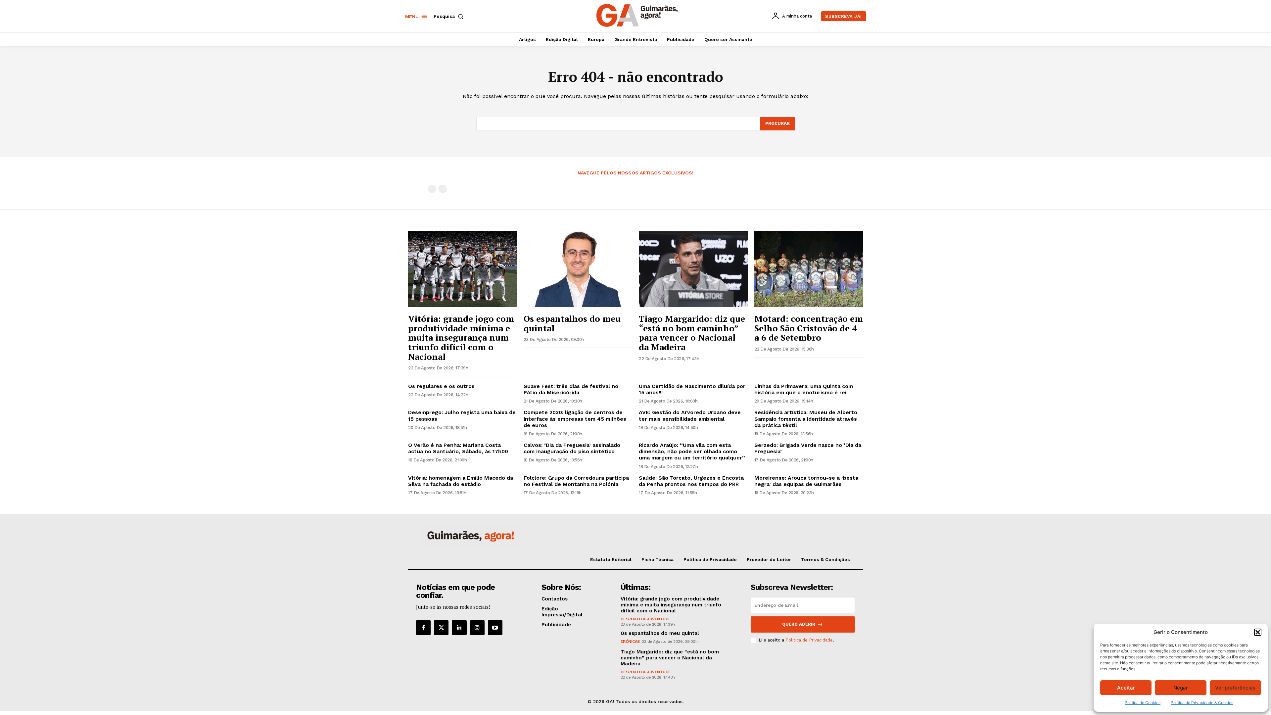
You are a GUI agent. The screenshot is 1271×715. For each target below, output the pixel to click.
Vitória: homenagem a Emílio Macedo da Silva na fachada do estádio (460, 481)
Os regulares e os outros (441, 386)
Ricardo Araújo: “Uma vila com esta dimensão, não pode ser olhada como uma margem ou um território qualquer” (692, 451)
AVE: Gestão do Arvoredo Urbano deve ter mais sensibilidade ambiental (690, 415)
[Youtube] (495, 627)
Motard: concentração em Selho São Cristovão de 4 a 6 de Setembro (808, 328)
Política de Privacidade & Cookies (1202, 702)
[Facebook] (423, 627)
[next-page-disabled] (443, 189)
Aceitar (1126, 688)
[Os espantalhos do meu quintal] (578, 269)
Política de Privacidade (809, 640)
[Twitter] (441, 627)
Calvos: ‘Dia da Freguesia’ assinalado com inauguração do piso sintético (572, 448)
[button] (1257, 632)
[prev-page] (432, 189)
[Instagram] (477, 627)
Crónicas (630, 641)
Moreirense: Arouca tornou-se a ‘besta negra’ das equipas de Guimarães (806, 481)
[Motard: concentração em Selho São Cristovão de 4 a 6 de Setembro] (808, 269)
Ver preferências (1235, 688)
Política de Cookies (1142, 702)
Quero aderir (798, 624)
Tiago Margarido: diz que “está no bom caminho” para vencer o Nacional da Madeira (692, 333)
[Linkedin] (459, 627)
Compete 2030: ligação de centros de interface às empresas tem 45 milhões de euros (575, 418)
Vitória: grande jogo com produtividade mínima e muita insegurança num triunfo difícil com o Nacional (461, 337)
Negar (1180, 688)
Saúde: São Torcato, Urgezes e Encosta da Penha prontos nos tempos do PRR (691, 481)
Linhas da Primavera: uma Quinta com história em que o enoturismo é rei (803, 389)
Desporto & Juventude (646, 619)
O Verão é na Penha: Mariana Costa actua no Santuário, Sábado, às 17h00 (458, 448)
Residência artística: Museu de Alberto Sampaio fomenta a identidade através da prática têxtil (805, 418)
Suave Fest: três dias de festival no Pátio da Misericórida (571, 389)
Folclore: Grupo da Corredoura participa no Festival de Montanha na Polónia (576, 481)
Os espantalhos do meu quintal (572, 323)
